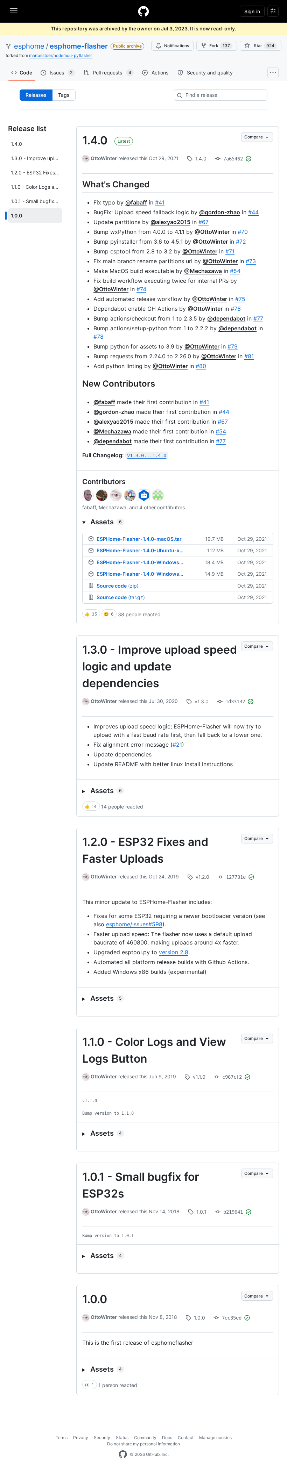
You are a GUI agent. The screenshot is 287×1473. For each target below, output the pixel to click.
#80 (201, 365)
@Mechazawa (203, 270)
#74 (141, 289)
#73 (251, 261)
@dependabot (226, 318)
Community (145, 1437)
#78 (98, 336)
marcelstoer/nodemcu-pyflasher (60, 55)
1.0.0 (94, 1299)
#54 (235, 270)
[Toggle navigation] (13, 11)
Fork (219, 45)
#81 (249, 356)
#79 (232, 346)
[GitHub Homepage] (123, 1454)
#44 (253, 212)
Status (122, 1437)
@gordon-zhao (219, 212)
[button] (177, 522)
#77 (258, 318)
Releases (36, 95)
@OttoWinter (212, 231)
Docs (167, 1437)
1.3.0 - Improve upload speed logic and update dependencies (159, 666)
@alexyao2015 (170, 221)
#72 (241, 241)
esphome (29, 46)
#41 (159, 202)
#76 (236, 308)
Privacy (80, 1437)
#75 (240, 298)
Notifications (176, 45)
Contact (186, 1437)
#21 (177, 744)
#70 (243, 231)
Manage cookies (215, 1437)
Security (102, 1437)
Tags (64, 95)
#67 (203, 221)
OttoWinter (104, 158)
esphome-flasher (79, 46)
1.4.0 (94, 140)
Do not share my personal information (143, 1443)
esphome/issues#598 (134, 924)
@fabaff (136, 202)
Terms (62, 1437)
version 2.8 (173, 952)
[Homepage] (143, 11)
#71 (229, 251)
